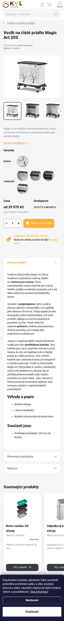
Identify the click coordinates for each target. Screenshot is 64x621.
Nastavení (32, 600)
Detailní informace (15, 143)
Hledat (56, 14)
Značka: (12, 48)
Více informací (39, 591)
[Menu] (59, 4)
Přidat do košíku (41, 223)
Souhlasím (32, 611)
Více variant (20, 567)
